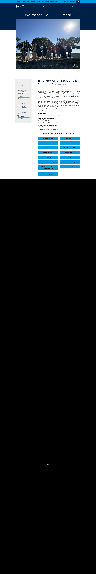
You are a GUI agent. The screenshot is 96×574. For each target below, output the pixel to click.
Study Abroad (20, 110)
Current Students (21, 103)
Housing (20, 101)
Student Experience (54, 6)
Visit (68, 1)
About (64, 6)
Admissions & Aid (40, 6)
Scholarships (20, 93)
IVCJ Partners (21, 116)
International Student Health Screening (22, 91)
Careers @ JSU (19, 1)
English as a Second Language (21, 113)
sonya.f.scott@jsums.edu (48, 122)
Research (60, 6)
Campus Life (20, 100)
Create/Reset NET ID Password (42, 1)
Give (78, 1)
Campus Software (53, 1)
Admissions (20, 88)
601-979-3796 (45, 120)
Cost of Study (21, 94)
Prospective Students (21, 85)
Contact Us (20, 84)
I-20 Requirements (22, 96)
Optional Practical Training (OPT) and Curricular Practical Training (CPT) (23, 106)
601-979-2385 (45, 128)
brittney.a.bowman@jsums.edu (49, 129)
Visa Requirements (22, 98)
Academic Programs (22, 87)
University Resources (75, 6)
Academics (47, 6)
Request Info (72, 1)
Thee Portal (33, 1)
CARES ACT (27, 1)
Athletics (68, 6)
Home (18, 82)
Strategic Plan (33, 6)
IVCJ (18, 115)
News (24, 1)
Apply (65, 1)
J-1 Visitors (19, 108)
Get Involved (20, 118)
